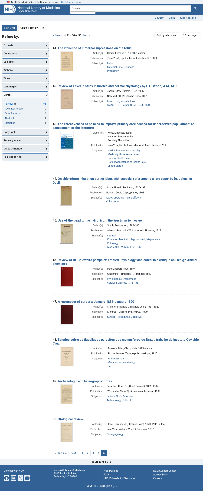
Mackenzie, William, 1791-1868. (125, 247)
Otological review (70, 419)
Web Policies (110, 470)
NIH (96, 486)
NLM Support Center (164, 470)
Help (172, 18)
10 (189, 35)
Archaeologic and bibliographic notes (85, 381)
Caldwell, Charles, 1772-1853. (123, 282)
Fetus (110, 63)
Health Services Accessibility (124, 150)
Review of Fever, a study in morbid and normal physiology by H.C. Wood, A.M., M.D (117, 86)
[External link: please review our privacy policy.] (6, 477)
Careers (157, 478)
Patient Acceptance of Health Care (127, 161)
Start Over (9, 27)
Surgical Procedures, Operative (124, 316)
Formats (8, 45)
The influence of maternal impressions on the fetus (95, 48)
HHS (102, 486)
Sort (166, 35)
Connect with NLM (14, 470)
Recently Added (12, 140)
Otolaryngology (115, 434)
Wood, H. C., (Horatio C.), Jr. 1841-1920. (128, 104)
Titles (6, 78)
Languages (10, 86)
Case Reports (12, 113)
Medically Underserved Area (123, 154)
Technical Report (14, 108)
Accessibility (160, 474)
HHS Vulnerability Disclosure (119, 478)
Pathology (112, 243)
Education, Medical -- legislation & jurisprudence (133, 239)
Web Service (188, 18)
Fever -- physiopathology (121, 101)
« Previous (59, 35)
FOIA (106, 474)
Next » (86, 35)
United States (115, 165)
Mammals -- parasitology (122, 362)
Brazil (111, 366)
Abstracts (10, 118)
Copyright (9, 132)
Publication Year (12, 156)
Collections (10, 53)
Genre (6, 94)
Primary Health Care (119, 158)
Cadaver (111, 235)
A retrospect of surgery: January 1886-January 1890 (96, 302)
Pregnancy (113, 70)
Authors (8, 70)
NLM (89, 486)
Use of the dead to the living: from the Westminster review (100, 220)
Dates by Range (12, 148)
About (159, 18)
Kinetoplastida (116, 358)
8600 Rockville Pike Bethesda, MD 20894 (65, 475)
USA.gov (112, 486)
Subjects (8, 61)
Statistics (10, 122)
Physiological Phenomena (121, 278)
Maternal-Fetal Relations (120, 67)
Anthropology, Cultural (119, 400)
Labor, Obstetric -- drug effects (123, 197)
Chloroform (112, 201)
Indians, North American (120, 396)
